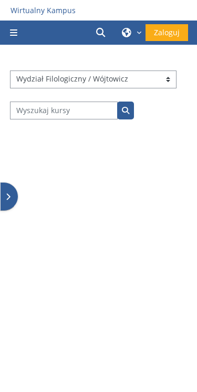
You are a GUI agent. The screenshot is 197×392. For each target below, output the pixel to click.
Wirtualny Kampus (43, 10)
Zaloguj (167, 32)
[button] (102, 32)
